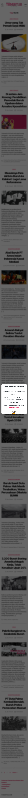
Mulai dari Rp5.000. (14, 407)
